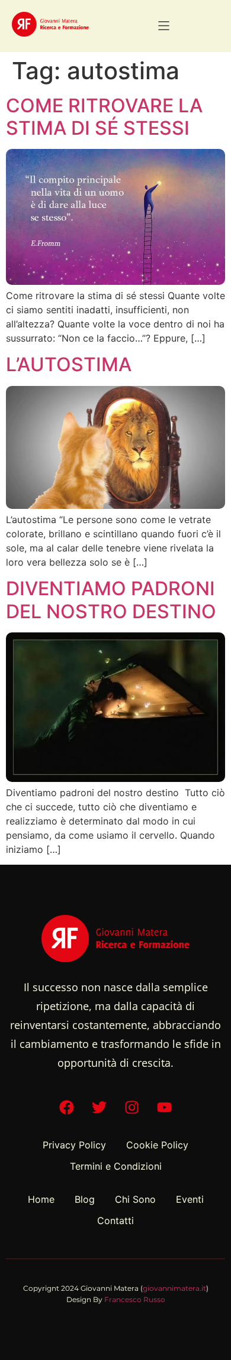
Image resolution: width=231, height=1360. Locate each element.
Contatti (115, 1220)
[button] (164, 26)
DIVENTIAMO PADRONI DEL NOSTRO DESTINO (111, 599)
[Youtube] (164, 1107)
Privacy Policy (74, 1145)
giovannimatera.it (174, 1288)
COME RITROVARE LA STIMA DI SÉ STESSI (104, 116)
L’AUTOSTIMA (68, 364)
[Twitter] (99, 1107)
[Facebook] (67, 1107)
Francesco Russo (134, 1299)
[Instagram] (132, 1107)
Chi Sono (135, 1199)
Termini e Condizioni (116, 1166)
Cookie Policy (157, 1145)
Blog (85, 1199)
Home (41, 1199)
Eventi (190, 1199)
